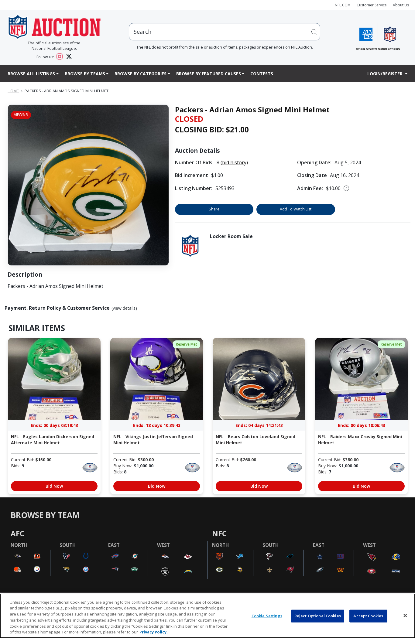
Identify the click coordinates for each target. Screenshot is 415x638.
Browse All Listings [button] (31, 74)
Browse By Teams (85, 74)
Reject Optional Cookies (317, 616)
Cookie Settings (267, 616)
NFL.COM (343, 5)
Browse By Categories (140, 74)
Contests (261, 74)
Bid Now (54, 486)
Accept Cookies (368, 616)
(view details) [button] (124, 308)
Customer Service (372, 5)
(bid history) (234, 162)
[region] (207, 615)
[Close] (405, 615)
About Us (401, 5)
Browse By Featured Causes (208, 74)
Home (13, 91)
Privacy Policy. (153, 631)
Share (214, 209)
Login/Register (385, 74)
